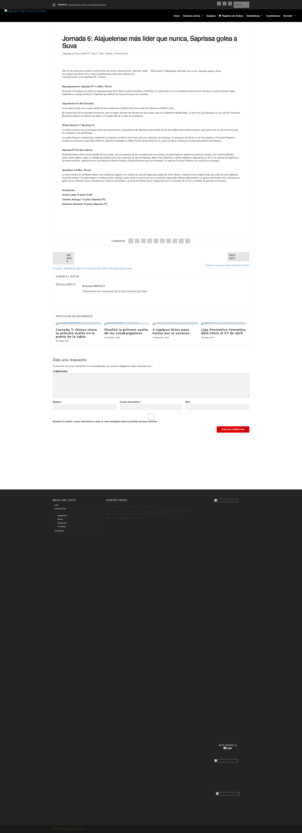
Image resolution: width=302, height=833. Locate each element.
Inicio (177, 15)
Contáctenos (273, 15)
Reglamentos (62, 515)
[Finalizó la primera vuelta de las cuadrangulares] (127, 323)
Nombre (57, 402)
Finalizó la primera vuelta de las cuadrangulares (126, 331)
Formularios (62, 526)
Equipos (211, 15)
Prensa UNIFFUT (82, 53)
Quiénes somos (191, 15)
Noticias (109, 53)
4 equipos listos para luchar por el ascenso (171, 331)
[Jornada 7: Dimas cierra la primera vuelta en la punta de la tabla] (78, 323)
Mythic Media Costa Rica (74, 829)
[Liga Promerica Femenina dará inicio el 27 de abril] (223, 323)
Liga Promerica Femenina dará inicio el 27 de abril (223, 331)
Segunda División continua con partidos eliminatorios (87, 5)
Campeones (62, 523)
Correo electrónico (130, 402)
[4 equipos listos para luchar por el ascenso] (175, 323)
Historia (60, 519)
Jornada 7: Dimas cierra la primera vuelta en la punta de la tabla (76, 333)
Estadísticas (253, 15)
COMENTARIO (60, 371)
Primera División (121, 53)
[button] (201, 15)
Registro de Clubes (232, 15)
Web (187, 402)
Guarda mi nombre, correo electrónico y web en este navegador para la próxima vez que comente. (105, 421)
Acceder (287, 15)
